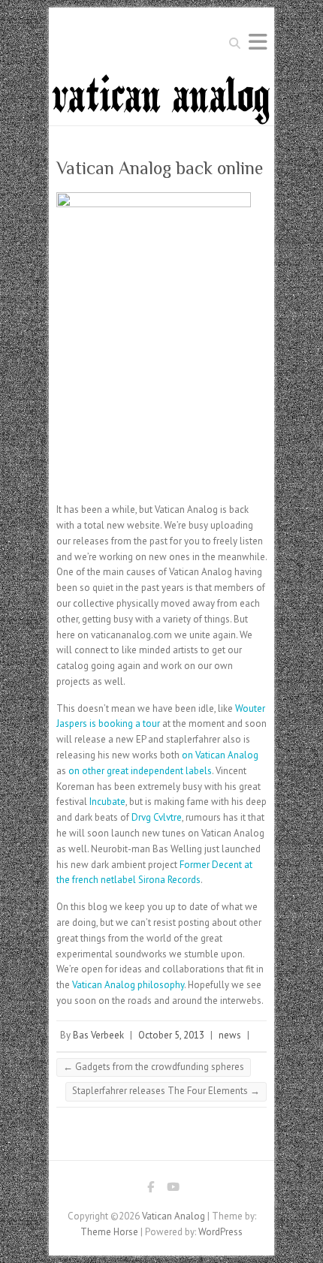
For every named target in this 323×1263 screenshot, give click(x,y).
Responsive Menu (258, 42)
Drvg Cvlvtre (156, 817)
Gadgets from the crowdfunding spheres (153, 1066)
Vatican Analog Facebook (150, 1189)
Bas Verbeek (98, 1035)
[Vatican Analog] (161, 80)
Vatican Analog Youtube (173, 1189)
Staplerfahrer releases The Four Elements (166, 1090)
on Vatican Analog (220, 755)
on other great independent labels (140, 770)
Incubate (107, 801)
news (230, 1035)
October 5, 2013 (171, 1035)
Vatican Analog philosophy (128, 984)
